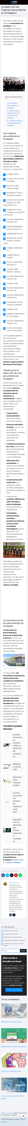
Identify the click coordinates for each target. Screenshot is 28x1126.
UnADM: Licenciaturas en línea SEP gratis (13, 944)
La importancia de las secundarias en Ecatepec (14, 122)
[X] (12, 875)
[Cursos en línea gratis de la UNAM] (14, 1091)
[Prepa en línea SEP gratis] (14, 1066)
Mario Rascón (14, 883)
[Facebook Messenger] (7, 875)
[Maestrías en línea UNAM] (14, 1017)
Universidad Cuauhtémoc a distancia (14, 940)
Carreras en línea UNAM (11, 934)
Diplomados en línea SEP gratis (13, 937)
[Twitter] (13, 914)
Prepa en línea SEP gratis (11, 930)
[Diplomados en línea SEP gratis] (14, 1042)
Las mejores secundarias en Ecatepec (13, 105)
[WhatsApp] (20, 875)
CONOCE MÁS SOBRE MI (14, 990)
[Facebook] (3, 875)
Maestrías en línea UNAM (11, 1022)
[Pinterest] (16, 875)
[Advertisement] (14, 61)
